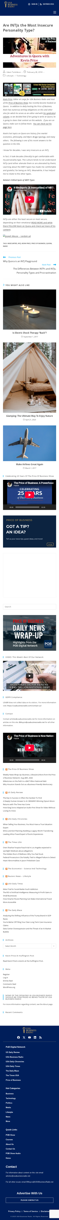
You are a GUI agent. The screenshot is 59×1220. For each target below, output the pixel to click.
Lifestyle (10, 76)
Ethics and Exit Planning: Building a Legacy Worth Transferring (28, 831)
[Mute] (48, 507)
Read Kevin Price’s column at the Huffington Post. (23, 961)
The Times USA (15, 842)
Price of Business (38, 243)
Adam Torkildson (14, 72)
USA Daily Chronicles (17, 819)
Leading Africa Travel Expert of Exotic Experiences (23, 834)
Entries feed (8, 980)
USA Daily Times (15, 883)
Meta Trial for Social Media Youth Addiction (20, 889)
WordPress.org (9, 987)
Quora (49, 243)
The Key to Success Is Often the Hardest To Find (22, 798)
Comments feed (9, 984)
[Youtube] (29, 1037)
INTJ (19, 243)
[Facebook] (18, 1037)
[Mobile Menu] (54, 12)
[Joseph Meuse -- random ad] (17, 236)
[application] (29, 495)
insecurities (12, 243)
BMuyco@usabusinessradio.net (32, 722)
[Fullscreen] (52, 507)
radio (5, 246)
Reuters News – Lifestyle (19, 876)
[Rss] (40, 1037)
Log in (5, 977)
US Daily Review (15, 792)
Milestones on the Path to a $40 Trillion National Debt (25, 781)
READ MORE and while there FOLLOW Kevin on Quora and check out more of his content (29, 226)
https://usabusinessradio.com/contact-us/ (24, 705)
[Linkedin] (35, 1037)
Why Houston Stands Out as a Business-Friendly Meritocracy (27, 784)
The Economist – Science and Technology (27, 868)
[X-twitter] (24, 1037)
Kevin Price (7, 99)
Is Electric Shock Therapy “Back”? (29, 332)
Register (6, 974)
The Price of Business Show (21, 769)
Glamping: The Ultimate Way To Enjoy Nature (29, 415)
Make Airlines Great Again (29, 464)
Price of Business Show (18, 103)
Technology (21, 76)
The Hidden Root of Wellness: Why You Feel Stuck (23, 854)
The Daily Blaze (15, 910)
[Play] (6, 507)
